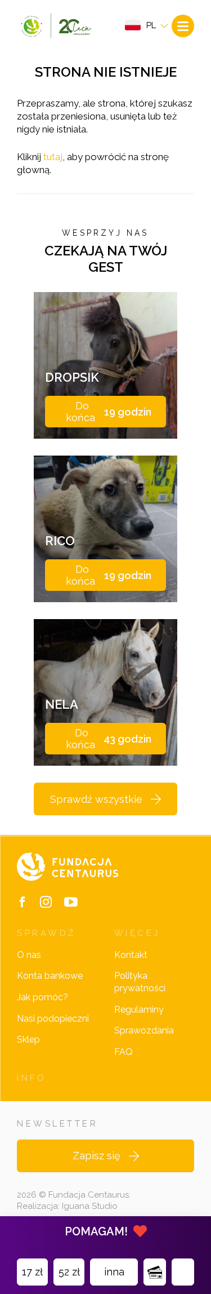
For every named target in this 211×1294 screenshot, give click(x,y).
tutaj (52, 156)
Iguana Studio (90, 1206)
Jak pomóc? (42, 997)
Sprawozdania (144, 1030)
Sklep (28, 1039)
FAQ (123, 1051)
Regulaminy (139, 1009)
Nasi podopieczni (53, 1018)
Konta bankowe (50, 975)
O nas (29, 954)
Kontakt (130, 954)
